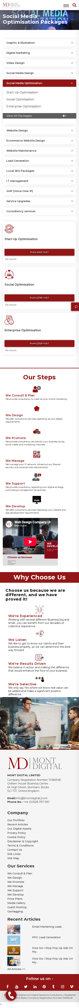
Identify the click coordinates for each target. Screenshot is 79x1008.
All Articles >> (16, 969)
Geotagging (15, 911)
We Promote (15, 882)
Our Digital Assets (19, 828)
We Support (15, 890)
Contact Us (14, 849)
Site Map (13, 858)
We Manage (15, 886)
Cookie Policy (16, 837)
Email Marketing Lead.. (47, 926)
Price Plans (15, 898)
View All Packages (19, 115)
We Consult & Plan (19, 873)
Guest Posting (16, 907)
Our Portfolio (16, 820)
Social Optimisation (20, 99)
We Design (14, 877)
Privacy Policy (16, 833)
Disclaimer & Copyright (22, 841)
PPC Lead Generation (46, 937)
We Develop (15, 894)
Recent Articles (17, 824)
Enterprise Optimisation (23, 106)
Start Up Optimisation (22, 92)
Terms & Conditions (20, 845)
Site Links (14, 854)
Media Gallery (16, 903)
